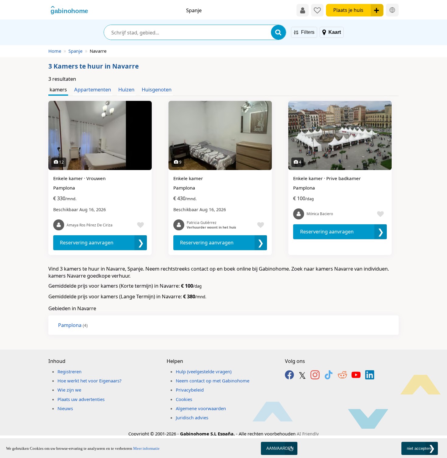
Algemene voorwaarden (201, 408)
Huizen (126, 89)
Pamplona (73, 324)
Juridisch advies (192, 417)
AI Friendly (308, 434)
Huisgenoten (157, 89)
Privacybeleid (190, 390)
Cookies (184, 399)
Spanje (75, 51)
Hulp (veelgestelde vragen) (203, 371)
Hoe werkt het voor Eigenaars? (89, 381)
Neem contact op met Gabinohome (212, 381)
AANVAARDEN (279, 448)
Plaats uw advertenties (81, 399)
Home (54, 51)
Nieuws (65, 408)
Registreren (69, 371)
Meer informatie (146, 448)
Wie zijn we (69, 390)
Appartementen (92, 89)
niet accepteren (420, 448)
